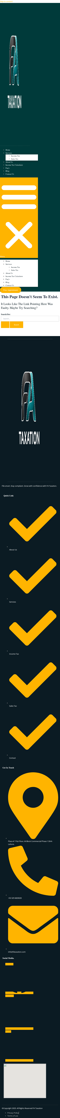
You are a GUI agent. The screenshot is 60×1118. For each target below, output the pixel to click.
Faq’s (7, 168)
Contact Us (10, 174)
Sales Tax (14, 159)
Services (9, 153)
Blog (7, 171)
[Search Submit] (5, 324)
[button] (19, 217)
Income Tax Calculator (14, 165)
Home (8, 150)
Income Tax (15, 156)
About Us (9, 162)
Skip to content (6, 1)
